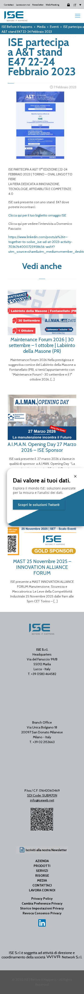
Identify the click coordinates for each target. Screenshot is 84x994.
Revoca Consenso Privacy (42, 913)
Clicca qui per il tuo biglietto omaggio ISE (37, 215)
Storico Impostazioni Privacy (42, 908)
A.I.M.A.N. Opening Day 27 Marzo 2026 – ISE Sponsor (42, 447)
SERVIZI (42, 871)
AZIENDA (42, 861)
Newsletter (37, 4)
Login (64, 4)
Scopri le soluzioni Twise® (39, 504)
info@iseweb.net (42, 800)
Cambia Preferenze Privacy (42, 903)
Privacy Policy (42, 898)
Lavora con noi (23, 4)
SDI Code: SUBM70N (42, 795)
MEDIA (42, 880)
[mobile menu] (78, 16)
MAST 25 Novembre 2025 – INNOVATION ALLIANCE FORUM (42, 567)
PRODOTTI (42, 866)
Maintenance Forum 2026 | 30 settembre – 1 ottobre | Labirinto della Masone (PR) (42, 345)
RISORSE (42, 875)
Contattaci (9, 4)
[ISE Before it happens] (16, 16)
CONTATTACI (42, 885)
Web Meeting (52, 4)
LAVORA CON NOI (42, 890)
